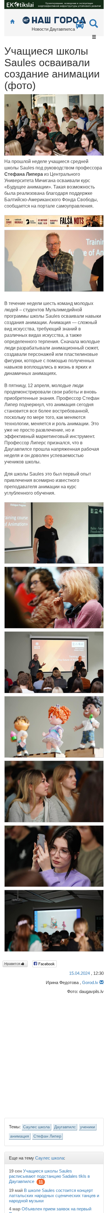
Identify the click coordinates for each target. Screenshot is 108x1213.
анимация (19, 1136)
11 (41, 1181)
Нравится (12, 964)
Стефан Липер (47, 1136)
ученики (87, 1127)
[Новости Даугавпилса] (54, 19)
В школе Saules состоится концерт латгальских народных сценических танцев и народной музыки (54, 1195)
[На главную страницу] (12, 21)
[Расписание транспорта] (80, 25)
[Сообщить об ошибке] (101, 982)
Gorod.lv (90, 982)
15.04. (79, 973)
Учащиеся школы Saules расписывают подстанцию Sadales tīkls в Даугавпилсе (49, 1176)
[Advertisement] (54, 1054)
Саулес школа (36, 1127)
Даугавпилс (65, 1127)
